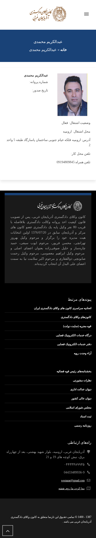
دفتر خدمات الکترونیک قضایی (74, 344)
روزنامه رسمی (82, 425)
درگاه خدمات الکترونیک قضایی (73, 335)
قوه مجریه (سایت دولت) (77, 326)
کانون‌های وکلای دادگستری (76, 317)
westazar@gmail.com (73, 480)
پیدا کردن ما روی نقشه (71, 488)
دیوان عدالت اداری (80, 389)
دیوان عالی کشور (81, 398)
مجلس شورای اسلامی (78, 407)
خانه (63, 50)
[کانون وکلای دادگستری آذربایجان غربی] (48, 14)
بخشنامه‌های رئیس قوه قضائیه (74, 371)
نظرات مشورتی (82, 380)
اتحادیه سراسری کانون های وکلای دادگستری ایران (62, 308)
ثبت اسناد (85, 416)
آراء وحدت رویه (82, 353)
